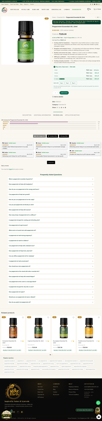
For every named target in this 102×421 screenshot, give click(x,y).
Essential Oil (61, 17)
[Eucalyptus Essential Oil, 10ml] (64, 327)
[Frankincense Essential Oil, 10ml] (89, 327)
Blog (54, 389)
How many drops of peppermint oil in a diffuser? (22, 215)
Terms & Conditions (74, 394)
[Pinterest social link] (97, 4)
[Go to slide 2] (51, 354)
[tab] (26, 114)
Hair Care (40, 386)
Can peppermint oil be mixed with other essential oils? (24, 271)
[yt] (14, 412)
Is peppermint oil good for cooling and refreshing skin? (24, 220)
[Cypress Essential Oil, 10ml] (38, 327)
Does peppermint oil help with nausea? (20, 209)
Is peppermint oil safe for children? (19, 240)
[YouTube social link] (95, 4)
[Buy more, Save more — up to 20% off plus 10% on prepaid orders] (6, 415)
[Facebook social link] (91, 4)
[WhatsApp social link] (99, 4)
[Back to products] (98, 17)
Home (54, 17)
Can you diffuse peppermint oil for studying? (21, 256)
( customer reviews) (67, 30)
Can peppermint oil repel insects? (18, 225)
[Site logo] (4, 10)
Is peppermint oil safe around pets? (19, 261)
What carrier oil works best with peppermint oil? (22, 230)
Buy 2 (61, 83)
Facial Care (41, 389)
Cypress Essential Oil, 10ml (36, 341)
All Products (41, 397)
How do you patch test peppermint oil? (20, 302)
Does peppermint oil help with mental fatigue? (22, 276)
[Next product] (100, 17)
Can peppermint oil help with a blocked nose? (22, 245)
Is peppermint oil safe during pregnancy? (20, 235)
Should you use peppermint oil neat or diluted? (22, 297)
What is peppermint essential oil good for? (21, 179)
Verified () (53, 136)
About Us (55, 386)
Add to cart (64, 92)
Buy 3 (67, 83)
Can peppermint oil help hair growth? (19, 194)
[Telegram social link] (65, 108)
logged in (11, 169)
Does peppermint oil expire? (17, 292)
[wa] (21, 412)
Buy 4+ (74, 83)
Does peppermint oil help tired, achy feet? (20, 250)
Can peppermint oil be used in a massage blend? (22, 281)
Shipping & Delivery (74, 386)
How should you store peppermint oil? (19, 266)
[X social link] (59, 108)
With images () (40, 136)
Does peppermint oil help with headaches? (21, 184)
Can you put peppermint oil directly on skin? (21, 204)
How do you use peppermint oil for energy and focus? (24, 189)
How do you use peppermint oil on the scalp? (21, 199)
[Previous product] (96, 17)
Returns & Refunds (73, 389)
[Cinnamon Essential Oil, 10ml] (13, 327)
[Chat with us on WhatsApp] (98, 403)
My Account (56, 394)
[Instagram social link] (93, 4)
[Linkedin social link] (63, 108)
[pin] (18, 412)
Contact (55, 392)
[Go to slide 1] (50, 354)
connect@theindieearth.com (90, 386)
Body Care (40, 392)
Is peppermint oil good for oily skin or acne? (21, 286)
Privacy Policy (72, 392)
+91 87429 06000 (88, 389)
